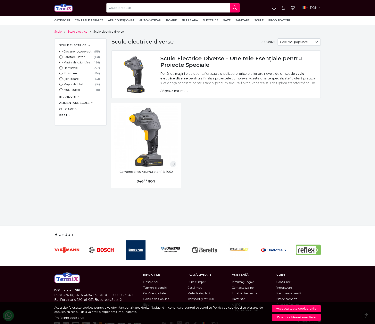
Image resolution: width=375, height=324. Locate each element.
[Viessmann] (66, 257)
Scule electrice (78, 31)
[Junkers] (170, 257)
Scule (259, 20)
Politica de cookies (226, 307)
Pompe (171, 20)
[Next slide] (317, 250)
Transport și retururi (201, 299)
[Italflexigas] (239, 257)
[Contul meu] (283, 8)
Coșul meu (195, 287)
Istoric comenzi (286, 299)
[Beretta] (204, 257)
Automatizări (150, 20)
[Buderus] (135, 257)
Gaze (227, 20)
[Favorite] (274, 8)
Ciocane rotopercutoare (78, 51)
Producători (279, 20)
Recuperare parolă (288, 293)
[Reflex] (308, 257)
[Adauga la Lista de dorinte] (173, 164)
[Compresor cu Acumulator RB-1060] (146, 137)
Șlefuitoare (71, 79)
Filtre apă (189, 20)
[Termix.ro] (63, 8)
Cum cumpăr (196, 282)
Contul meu (284, 282)
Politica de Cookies (156, 299)
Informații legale (243, 282)
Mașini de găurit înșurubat (78, 62)
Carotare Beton (74, 57)
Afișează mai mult (174, 91)
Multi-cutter (71, 90)
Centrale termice (89, 20)
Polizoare (70, 73)
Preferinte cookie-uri (69, 318)
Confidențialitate (154, 293)
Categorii (62, 20)
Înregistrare (284, 287)
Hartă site (238, 299)
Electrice (210, 20)
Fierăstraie (70, 68)
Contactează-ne (243, 287)
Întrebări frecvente (244, 293)
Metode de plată (199, 293)
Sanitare (242, 20)
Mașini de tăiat (73, 84)
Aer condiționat (121, 20)
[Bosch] (101, 257)
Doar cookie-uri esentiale (296, 317)
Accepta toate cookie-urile (296, 308)
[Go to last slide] (58, 250)
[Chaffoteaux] (273, 257)
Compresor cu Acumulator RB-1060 (146, 172)
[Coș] (293, 8)
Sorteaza (268, 42)
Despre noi (150, 282)
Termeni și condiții (155, 287)
